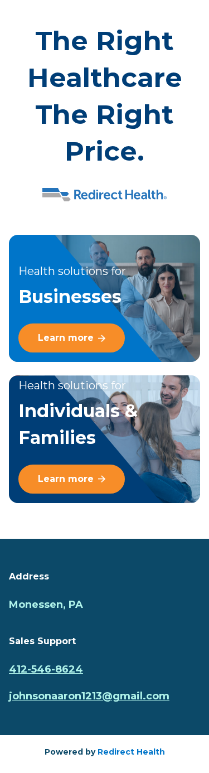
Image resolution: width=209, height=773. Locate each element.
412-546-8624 (46, 669)
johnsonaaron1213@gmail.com (89, 696)
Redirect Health (131, 752)
